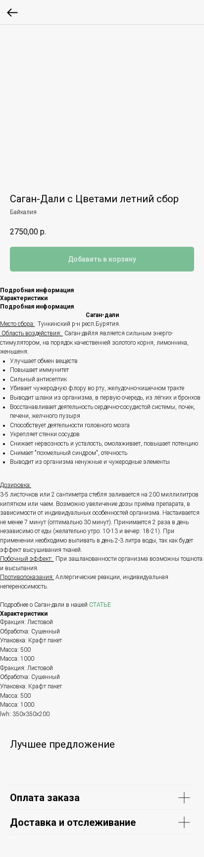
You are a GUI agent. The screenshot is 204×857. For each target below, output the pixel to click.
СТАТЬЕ (100, 604)
